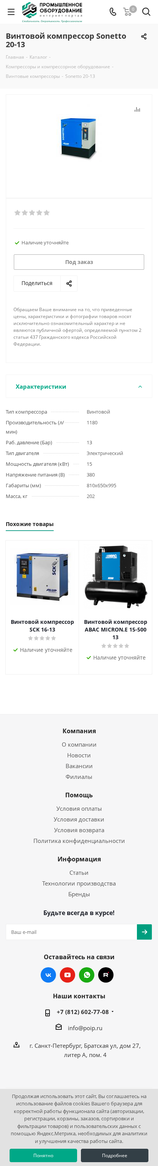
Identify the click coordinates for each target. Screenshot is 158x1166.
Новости (79, 755)
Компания (79, 731)
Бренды (79, 894)
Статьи (79, 872)
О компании (79, 744)
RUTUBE (106, 975)
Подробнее (114, 1155)
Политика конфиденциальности (79, 840)
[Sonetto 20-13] (79, 142)
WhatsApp (86, 975)
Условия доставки (79, 819)
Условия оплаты (79, 808)
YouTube (67, 975)
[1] (17, 213)
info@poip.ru (85, 1028)
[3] (32, 213)
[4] (39, 213)
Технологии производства (79, 883)
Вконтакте (48, 975)
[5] (47, 213)
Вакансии (79, 766)
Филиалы (79, 776)
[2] (25, 213)
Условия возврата (79, 830)
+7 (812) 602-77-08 (83, 1012)
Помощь (79, 795)
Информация (79, 859)
